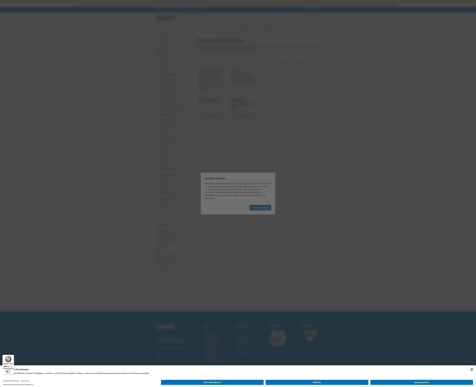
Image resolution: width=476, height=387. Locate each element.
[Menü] (12, 356)
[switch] (8, 371)
